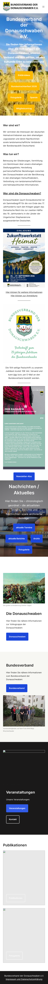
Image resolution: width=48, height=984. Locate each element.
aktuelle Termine (24, 527)
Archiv (36, 538)
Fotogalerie (15, 97)
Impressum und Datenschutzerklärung (24, 979)
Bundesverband (17, 688)
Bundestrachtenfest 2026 (24, 86)
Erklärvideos (24, 75)
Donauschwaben (17, 636)
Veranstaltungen (17, 808)
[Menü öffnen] (43, 6)
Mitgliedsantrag (24, 108)
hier (15, 374)
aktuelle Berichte (16, 538)
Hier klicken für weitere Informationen (24, 292)
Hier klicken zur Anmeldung (24, 295)
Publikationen (15, 898)
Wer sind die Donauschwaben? (22, 193)
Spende (34, 97)
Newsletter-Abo (24, 476)
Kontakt (13, 819)
